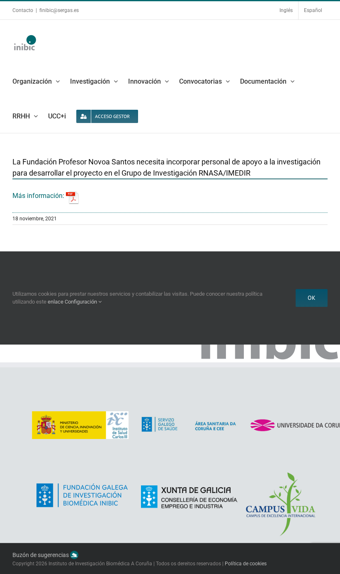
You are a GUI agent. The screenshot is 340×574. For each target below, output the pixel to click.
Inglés (286, 10)
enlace (55, 302)
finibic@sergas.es (59, 10)
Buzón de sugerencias (41, 555)
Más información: (39, 196)
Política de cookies (246, 564)
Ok (312, 297)
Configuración (81, 302)
